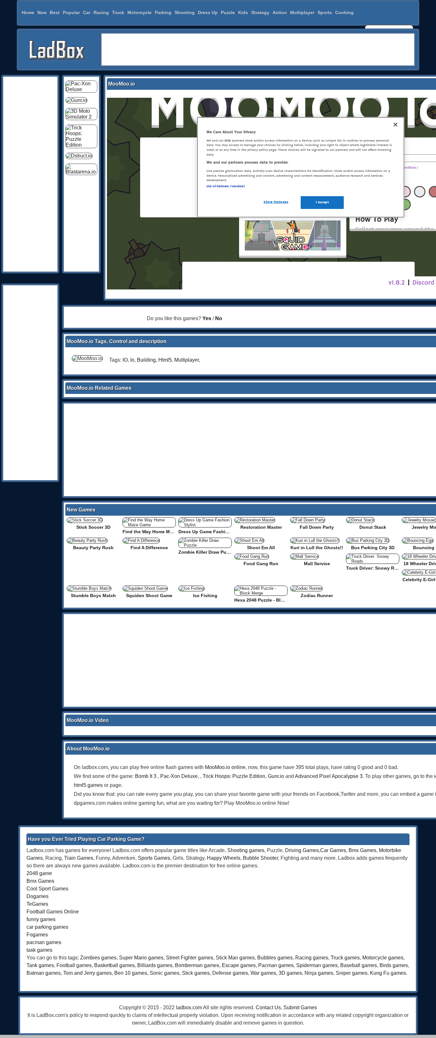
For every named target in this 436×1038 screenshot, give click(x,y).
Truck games (345, 957)
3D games (290, 973)
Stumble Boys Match (93, 595)
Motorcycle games (382, 957)
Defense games (230, 973)
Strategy (260, 12)
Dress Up (208, 12)
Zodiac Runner (317, 595)
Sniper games (351, 973)
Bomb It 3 (145, 776)
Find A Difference (149, 547)
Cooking (344, 12)
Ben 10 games (130, 973)
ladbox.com (189, 1007)
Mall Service (317, 563)
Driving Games (302, 850)
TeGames (37, 904)
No (218, 318)
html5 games (88, 785)
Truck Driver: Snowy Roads (375, 568)
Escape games (239, 965)
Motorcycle (139, 12)
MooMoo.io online (225, 767)
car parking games (47, 927)
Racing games (311, 957)
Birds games (394, 965)
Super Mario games (141, 957)
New (42, 12)
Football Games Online (52, 911)
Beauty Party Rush (93, 547)
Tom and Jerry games (87, 973)
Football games (74, 965)
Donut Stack (372, 527)
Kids (243, 12)
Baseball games (358, 965)
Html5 (165, 360)
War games (263, 973)
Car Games (333, 850)
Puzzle (228, 12)
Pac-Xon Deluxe (179, 776)
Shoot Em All (261, 547)
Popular (71, 12)
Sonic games (164, 973)
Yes (206, 318)
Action (280, 12)
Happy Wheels (223, 858)
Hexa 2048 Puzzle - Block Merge (268, 600)
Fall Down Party (317, 527)
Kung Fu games (388, 973)
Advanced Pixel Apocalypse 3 (329, 776)
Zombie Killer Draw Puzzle (206, 552)
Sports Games (154, 858)
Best (55, 12)
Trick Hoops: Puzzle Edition (234, 776)
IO (125, 360)
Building (146, 360)
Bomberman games (197, 965)
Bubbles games (275, 957)
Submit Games (300, 1007)
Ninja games (318, 973)
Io (132, 360)
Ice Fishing (205, 595)
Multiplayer (302, 12)
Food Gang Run (261, 563)
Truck (118, 12)
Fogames (37, 934)
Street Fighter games (189, 957)
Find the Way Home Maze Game (157, 531)
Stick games (196, 973)
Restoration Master (261, 527)
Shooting (185, 12)
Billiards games (154, 965)
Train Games (78, 858)
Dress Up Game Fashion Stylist (212, 531)
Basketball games (114, 965)
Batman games (43, 973)
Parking (163, 12)
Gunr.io (276, 776)
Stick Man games (235, 957)
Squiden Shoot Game (149, 595)
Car (86, 12)
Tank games (40, 965)
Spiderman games (317, 965)
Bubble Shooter (260, 858)
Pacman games (276, 965)
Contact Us (268, 1007)
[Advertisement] (258, 49)
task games (39, 950)
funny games (41, 919)
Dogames (37, 896)
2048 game (39, 873)
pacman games (43, 942)
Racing (101, 12)
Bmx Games (362, 850)
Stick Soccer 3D (93, 527)
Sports (325, 12)
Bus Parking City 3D (373, 547)
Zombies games (98, 957)
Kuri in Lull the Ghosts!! (316, 547)
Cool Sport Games (47, 888)
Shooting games (245, 850)
